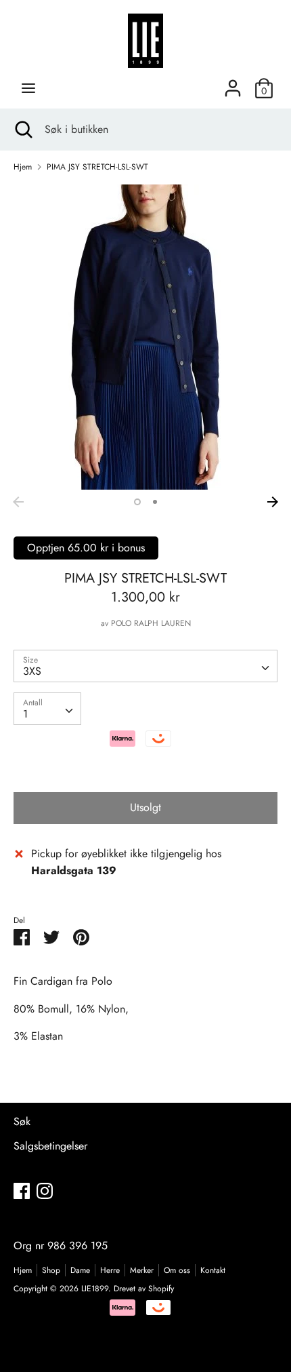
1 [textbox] (25, 714)
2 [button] (155, 502)
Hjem (23, 1270)
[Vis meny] (28, 88)
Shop (51, 1270)
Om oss (177, 1270)
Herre (110, 1270)
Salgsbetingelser (50, 1146)
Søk (22, 1121)
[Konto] (232, 83)
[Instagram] (45, 1190)
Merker (142, 1270)
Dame (80, 1270)
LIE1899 (94, 1288)
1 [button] (137, 501)
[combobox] (145, 666)
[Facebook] (22, 1190)
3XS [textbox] (32, 671)
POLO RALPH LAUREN (151, 623)
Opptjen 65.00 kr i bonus (86, 547)
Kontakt (212, 1270)
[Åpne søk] (22, 129)
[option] (145, 337)
